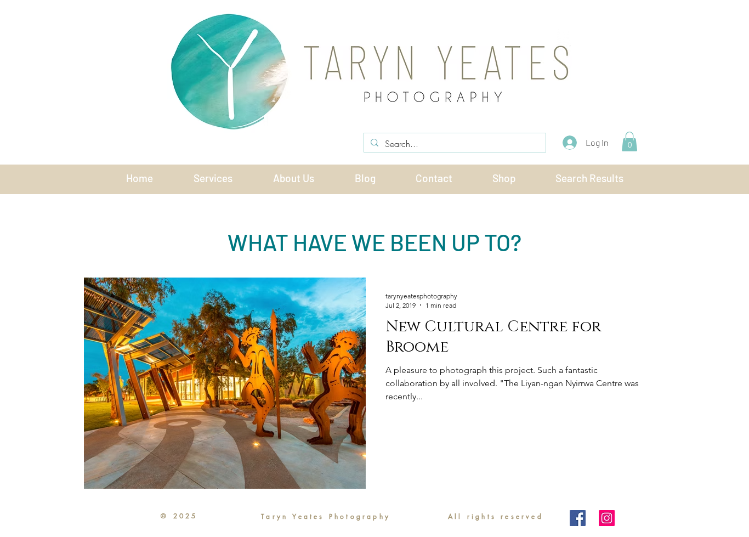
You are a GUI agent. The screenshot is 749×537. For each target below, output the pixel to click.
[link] (629, 141)
